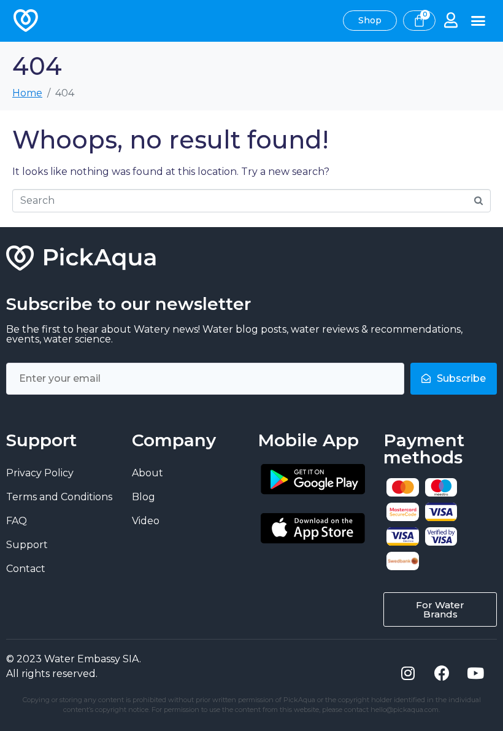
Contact (25, 568)
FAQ (16, 521)
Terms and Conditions (59, 497)
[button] (478, 21)
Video (145, 521)
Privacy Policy (40, 473)
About (147, 473)
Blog (143, 497)
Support (27, 545)
